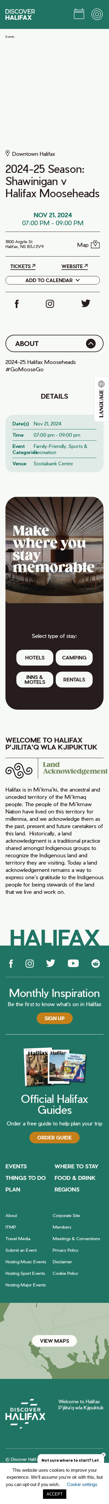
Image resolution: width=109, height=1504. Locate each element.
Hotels (35, 657)
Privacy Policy (65, 1250)
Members (62, 1226)
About (11, 1215)
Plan (12, 1189)
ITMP (10, 1226)
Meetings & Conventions (76, 1238)
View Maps (54, 1341)
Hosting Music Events (25, 1261)
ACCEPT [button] (55, 1494)
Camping (74, 657)
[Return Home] (20, 14)
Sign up (55, 1018)
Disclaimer (62, 1261)
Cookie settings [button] (82, 1484)
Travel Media (17, 1238)
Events (10, 36)
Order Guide (54, 1137)
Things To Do (25, 1177)
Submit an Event (21, 1250)
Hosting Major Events (25, 1284)
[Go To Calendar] (79, 15)
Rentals (74, 679)
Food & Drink (75, 1177)
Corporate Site (66, 1215)
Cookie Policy (65, 1273)
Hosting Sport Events (25, 1273)
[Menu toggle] (97, 15)
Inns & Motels (35, 679)
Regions (67, 1189)
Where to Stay (76, 1166)
